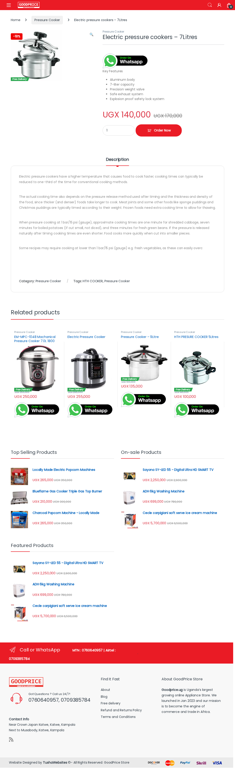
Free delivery (110, 703)
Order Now (162, 130)
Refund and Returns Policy (121, 710)
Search (209, 5)
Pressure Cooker (47, 20)
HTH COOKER (93, 281)
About (105, 689)
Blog (104, 696)
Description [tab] (117, 159)
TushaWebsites (55, 762)
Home (15, 20)
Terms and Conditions (118, 717)
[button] (91, 34)
